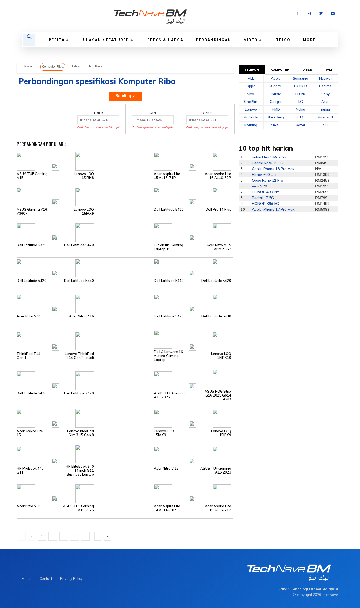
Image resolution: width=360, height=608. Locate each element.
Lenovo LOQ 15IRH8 (84, 176)
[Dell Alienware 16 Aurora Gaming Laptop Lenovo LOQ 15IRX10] (177, 338)
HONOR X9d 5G (265, 203)
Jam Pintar (96, 66)
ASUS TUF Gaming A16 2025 (169, 395)
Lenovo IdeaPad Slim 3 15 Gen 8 (80, 433)
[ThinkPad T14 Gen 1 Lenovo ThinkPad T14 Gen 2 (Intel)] (70, 341)
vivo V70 (259, 186)
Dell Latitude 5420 (169, 209)
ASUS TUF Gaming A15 (32, 176)
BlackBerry (276, 117)
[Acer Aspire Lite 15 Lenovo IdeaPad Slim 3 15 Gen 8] (70, 418)
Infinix (276, 94)
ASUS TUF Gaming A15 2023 (215, 470)
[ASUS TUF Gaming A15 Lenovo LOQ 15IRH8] (70, 160)
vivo (250, 94)
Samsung (300, 78)
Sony (325, 94)
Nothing (250, 125)
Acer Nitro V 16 (81, 316)
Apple (276, 78)
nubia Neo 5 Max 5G (269, 157)
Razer (300, 125)
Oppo (250, 86)
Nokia (300, 109)
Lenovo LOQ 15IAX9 (164, 433)
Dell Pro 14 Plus (218, 209)
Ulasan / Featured (106, 40)
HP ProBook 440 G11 (30, 470)
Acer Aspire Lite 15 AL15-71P (167, 176)
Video (251, 40)
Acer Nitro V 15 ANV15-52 (218, 247)
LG (300, 101)
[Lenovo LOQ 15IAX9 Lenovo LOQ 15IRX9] (177, 418)
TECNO (301, 94)
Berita (57, 40)
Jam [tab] (328, 69)
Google (276, 101)
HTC (300, 117)
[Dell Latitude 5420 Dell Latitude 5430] (177, 303)
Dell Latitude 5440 (79, 281)
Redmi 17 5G (263, 197)
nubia (325, 109)
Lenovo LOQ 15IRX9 (84, 211)
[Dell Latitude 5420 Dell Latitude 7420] (70, 380)
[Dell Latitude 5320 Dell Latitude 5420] (70, 232)
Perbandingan (213, 40)
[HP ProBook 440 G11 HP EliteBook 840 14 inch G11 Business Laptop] (70, 455)
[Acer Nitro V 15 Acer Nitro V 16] (70, 303)
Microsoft (325, 117)
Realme (325, 86)
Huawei (325, 78)
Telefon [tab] (251, 69)
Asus (325, 101)
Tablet (76, 66)
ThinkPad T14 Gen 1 (28, 356)
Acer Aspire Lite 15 (30, 433)
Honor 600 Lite (264, 174)
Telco (283, 40)
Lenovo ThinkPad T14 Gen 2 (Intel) (79, 356)
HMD (276, 109)
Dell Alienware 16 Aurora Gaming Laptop (168, 356)
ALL (251, 78)
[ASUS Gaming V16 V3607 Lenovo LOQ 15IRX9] (70, 196)
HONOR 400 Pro (266, 192)
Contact (46, 578)
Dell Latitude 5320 (31, 245)
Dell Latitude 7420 (79, 393)
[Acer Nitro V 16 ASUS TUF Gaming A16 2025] (70, 493)
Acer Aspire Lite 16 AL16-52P (218, 176)
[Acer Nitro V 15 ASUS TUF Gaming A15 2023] (177, 455)
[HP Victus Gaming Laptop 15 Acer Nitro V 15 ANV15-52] (177, 232)
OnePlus (251, 101)
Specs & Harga (165, 40)
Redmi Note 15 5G (267, 163)
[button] (29, 40)
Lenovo (251, 109)
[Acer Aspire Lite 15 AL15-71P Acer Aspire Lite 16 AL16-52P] (177, 160)
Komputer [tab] (279, 69)
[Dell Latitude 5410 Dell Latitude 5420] (177, 267)
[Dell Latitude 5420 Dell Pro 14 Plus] (177, 196)
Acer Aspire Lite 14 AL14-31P (167, 508)
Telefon (28, 66)
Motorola (251, 117)
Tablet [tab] (307, 69)
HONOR (300, 86)
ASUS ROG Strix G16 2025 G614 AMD (218, 395)
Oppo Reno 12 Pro (267, 180)
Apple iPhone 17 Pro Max (273, 209)
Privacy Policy (71, 578)
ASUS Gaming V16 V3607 (32, 211)
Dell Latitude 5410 (169, 281)
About (27, 578)
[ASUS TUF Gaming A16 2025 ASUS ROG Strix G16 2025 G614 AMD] (177, 380)
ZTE (325, 125)
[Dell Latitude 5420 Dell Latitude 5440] (70, 267)
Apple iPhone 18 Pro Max (273, 168)
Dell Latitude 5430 (216, 316)
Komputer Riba (53, 67)
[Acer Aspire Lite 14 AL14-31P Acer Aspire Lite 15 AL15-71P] (177, 493)
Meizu (275, 125)
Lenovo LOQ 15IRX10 (221, 356)
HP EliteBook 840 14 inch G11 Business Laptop (80, 470)
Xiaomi (275, 86)
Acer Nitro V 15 (29, 316)
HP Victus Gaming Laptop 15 (168, 247)
